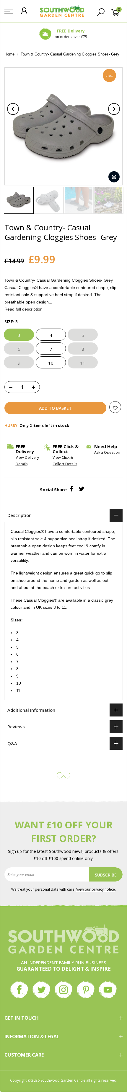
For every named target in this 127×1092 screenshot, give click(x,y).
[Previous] (13, 109)
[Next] (114, 109)
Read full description (23, 309)
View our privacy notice (95, 889)
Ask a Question (107, 452)
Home (9, 54)
